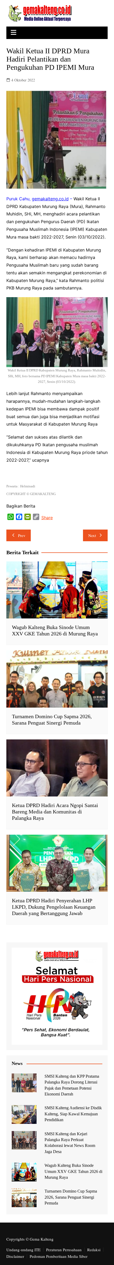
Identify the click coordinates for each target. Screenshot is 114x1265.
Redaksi (93, 1249)
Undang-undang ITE (23, 1249)
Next (92, 535)
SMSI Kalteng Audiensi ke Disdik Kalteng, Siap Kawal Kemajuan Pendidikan (73, 1114)
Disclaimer (15, 1256)
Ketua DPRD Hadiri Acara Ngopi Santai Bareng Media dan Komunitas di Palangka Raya (55, 811)
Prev (21, 535)
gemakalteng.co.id (50, 198)
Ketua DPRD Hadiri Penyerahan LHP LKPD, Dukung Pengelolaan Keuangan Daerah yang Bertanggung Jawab (53, 907)
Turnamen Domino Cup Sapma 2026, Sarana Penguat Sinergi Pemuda (71, 1197)
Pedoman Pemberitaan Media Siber (58, 1256)
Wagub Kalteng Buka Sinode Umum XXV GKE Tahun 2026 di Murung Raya (73, 1171)
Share (47, 517)
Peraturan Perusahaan (64, 1249)
